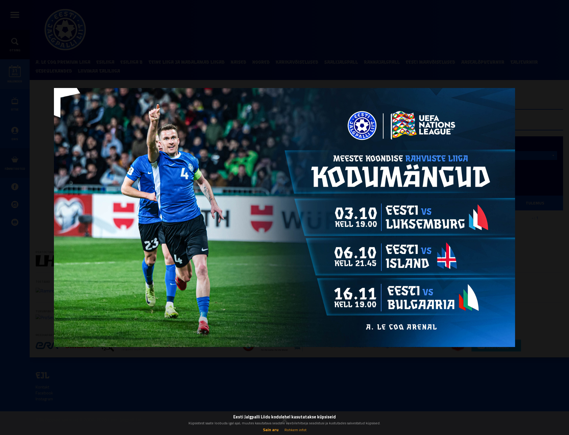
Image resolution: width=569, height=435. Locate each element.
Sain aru (271, 429)
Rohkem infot (295, 430)
